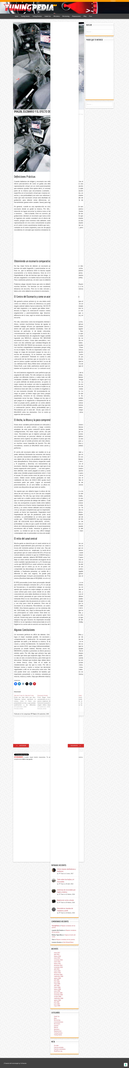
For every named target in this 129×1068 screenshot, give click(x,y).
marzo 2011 (57, 961)
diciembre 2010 (58, 965)
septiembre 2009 (58, 976)
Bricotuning (65, 16)
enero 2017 (57, 952)
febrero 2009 (57, 989)
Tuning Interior (25, 16)
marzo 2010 (57, 971)
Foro (90, 16)
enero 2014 (57, 958)
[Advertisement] (29, 244)
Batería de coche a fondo (65, 900)
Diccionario (57, 1023)
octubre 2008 (57, 996)
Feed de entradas (59, 1047)
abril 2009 (56, 985)
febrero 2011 (57, 963)
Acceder (56, 1045)
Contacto (113, 1)
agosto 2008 (57, 1000)
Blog (85, 16)
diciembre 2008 (58, 993)
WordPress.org (58, 1051)
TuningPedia (55, 925)
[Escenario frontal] (49, 702)
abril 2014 (56, 954)
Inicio (16, 16)
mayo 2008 (57, 1005)
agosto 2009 (57, 978)
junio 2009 (57, 982)
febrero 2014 (57, 956)
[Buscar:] (99, 32)
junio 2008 (57, 1004)
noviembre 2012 (58, 960)
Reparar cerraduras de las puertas (65, 939)
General (56, 1025)
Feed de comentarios (60, 1049)
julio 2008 (56, 1002)
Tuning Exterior (37, 16)
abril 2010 (56, 969)
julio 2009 (56, 980)
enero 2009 (57, 991)
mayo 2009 (57, 983)
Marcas (56, 1027)
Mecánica (57, 16)
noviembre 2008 (58, 994)
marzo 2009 (57, 987)
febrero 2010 (57, 972)
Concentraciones (58, 1022)
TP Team (81, 114)
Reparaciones (76, 16)
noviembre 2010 (58, 967)
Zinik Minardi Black (68, 942)
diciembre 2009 (58, 974)
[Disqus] (48, 785)
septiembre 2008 (58, 998)
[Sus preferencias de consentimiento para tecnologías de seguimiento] (125, 1064)
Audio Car (48, 16)
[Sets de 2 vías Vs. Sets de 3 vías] (25, 702)
